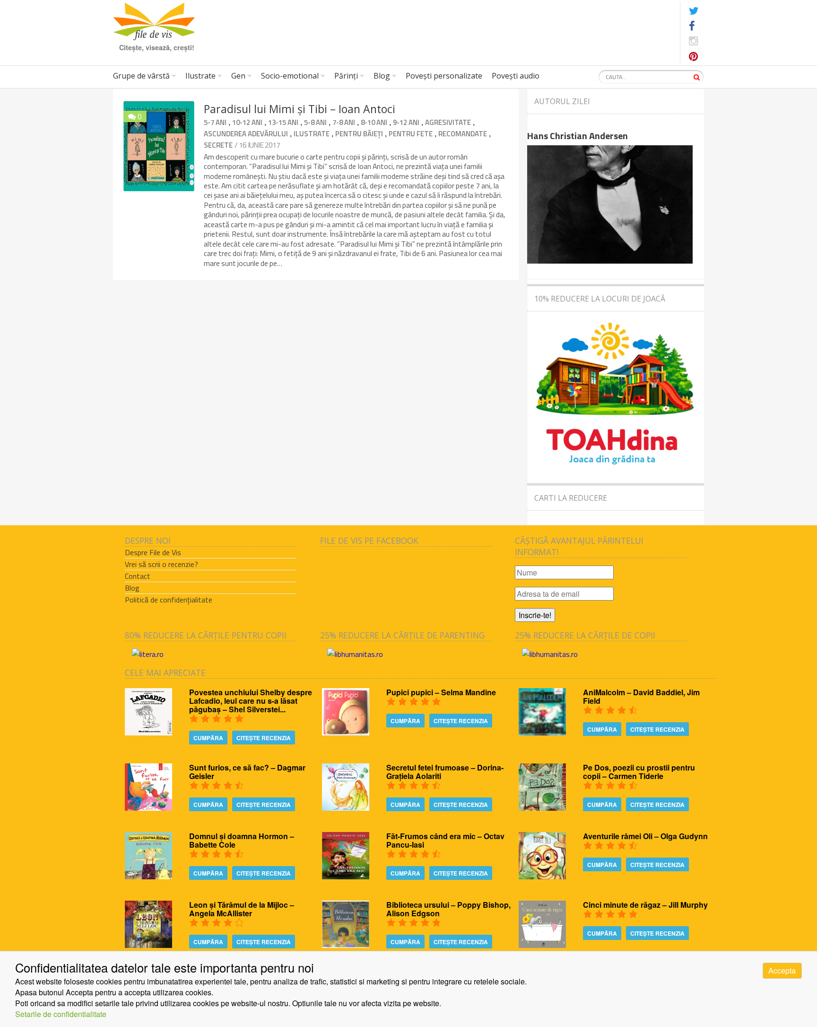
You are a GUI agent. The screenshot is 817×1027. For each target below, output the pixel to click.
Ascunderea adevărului (246, 133)
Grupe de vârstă (141, 76)
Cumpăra (208, 738)
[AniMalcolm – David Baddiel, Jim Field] (542, 732)
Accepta (782, 970)
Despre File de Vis (153, 552)
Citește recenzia (263, 738)
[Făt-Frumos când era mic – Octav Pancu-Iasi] (345, 876)
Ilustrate (200, 76)
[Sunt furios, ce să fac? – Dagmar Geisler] (148, 807)
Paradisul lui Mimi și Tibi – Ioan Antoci (299, 108)
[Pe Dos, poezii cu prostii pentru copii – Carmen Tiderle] (542, 807)
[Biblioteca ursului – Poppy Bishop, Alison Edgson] (345, 944)
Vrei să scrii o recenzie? (161, 564)
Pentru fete (411, 133)
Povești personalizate (444, 76)
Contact (137, 576)
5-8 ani (315, 122)
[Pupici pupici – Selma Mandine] (345, 732)
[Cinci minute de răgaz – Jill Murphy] (542, 944)
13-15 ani (283, 122)
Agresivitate (448, 122)
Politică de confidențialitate (168, 599)
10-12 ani (247, 122)
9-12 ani (406, 122)
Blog (382, 76)
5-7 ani (215, 122)
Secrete (218, 145)
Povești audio (515, 76)
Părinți (346, 76)
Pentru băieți (359, 133)
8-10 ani (374, 122)
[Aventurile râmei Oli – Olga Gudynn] (542, 876)
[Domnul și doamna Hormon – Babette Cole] (148, 876)
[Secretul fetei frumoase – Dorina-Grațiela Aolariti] (345, 807)
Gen (238, 76)
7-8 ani (343, 122)
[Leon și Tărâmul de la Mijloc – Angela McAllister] (148, 944)
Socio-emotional (290, 76)
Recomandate (462, 133)
